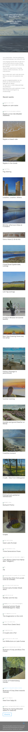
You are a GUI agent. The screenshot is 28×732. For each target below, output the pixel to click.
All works (7, 714)
